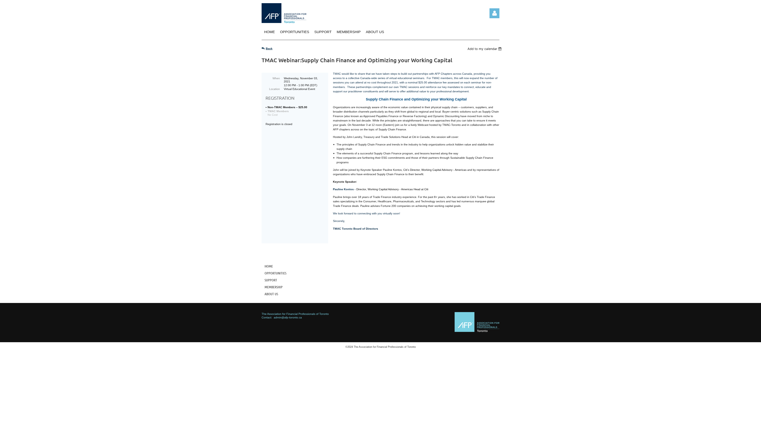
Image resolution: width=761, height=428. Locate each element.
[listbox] (485, 48)
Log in (494, 13)
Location (274, 89)
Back (269, 48)
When (276, 78)
